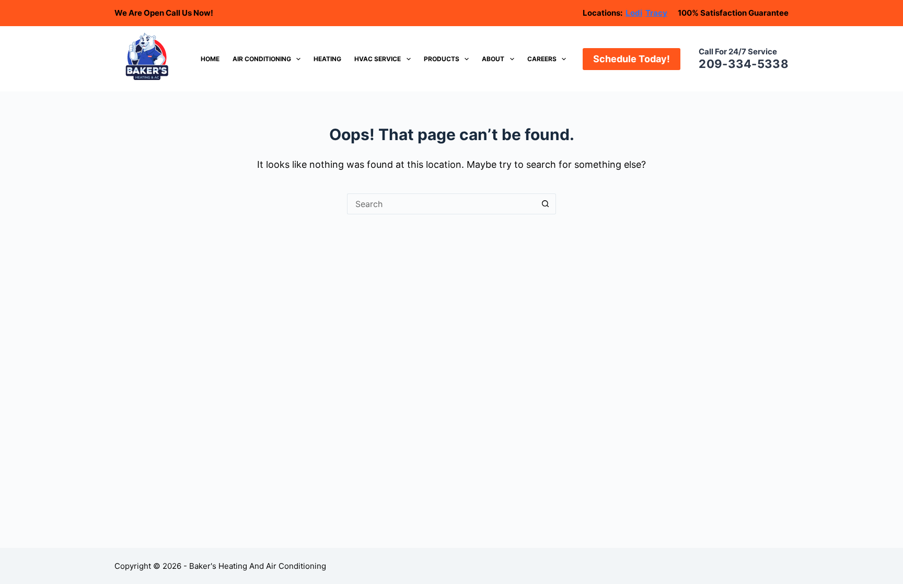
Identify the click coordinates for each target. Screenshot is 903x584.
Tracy (656, 13)
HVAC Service (377, 59)
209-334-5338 (744, 64)
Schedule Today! (631, 58)
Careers (542, 59)
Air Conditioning (262, 59)
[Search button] (545, 203)
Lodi (634, 13)
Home (210, 59)
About (493, 59)
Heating (327, 59)
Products (441, 59)
